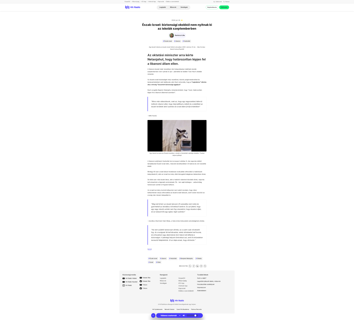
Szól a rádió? (201, 278)
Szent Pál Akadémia (183, 309)
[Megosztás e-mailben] (201, 266)
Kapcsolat (161, 1)
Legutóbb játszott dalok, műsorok (209, 281)
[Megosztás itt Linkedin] (197, 266)
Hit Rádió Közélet (131, 282)
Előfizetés (224, 7)
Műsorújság (135, 1)
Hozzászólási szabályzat (205, 284)
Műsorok (173, 7)
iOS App (144, 1)
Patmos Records (196, 309)
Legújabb (162, 7)
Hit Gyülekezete (157, 309)
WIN (149, 249)
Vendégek (184, 7)
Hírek (158, 262)
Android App (152, 1)
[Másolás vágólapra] (204, 266)
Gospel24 (127, 1)
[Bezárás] (202, 11)
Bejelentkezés (212, 7)
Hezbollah (186, 41)
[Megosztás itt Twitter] (189, 266)
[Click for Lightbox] (177, 135)
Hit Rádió (128, 285)
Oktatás (199, 258)
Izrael (151, 262)
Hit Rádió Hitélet (131, 278)
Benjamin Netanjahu (186, 258)
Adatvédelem (201, 290)
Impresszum (201, 287)
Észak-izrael (167, 41)
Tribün (145, 285)
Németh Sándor (169, 309)
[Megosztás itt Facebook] (193, 266)
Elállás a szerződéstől (172, 1)
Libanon (177, 41)
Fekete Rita (146, 278)
